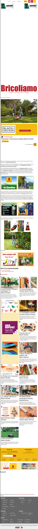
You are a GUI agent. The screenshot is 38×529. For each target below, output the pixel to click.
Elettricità (11, 521)
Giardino (29, 500)
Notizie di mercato (24, 513)
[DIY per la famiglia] (32, 1)
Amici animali (5, 500)
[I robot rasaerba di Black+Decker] (10, 432)
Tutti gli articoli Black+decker (25, 130)
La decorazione (5, 506)
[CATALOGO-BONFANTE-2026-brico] (10, 348)
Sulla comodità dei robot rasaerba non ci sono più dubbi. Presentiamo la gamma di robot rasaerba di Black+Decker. (10, 443)
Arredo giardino (20, 519)
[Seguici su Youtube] (2, 1)
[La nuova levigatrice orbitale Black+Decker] (28, 282)
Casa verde (23, 500)
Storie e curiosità (13, 515)
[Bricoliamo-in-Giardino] (9, 182)
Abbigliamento (5, 519)
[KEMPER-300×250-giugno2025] (25, 208)
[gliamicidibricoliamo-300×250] (9, 259)
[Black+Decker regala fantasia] (10, 411)
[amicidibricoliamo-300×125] (9, 466)
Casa (3, 521)
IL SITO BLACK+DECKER (6, 270)
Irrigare (22, 502)
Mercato (21, 511)
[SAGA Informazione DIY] (34, 1)
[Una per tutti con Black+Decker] (28, 326)
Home (1, 97)
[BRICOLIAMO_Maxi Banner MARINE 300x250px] (9, 208)
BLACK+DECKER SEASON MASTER (8, 271)
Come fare (12, 500)
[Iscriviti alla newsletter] (28, 451)
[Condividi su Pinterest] (1, 152)
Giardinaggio (8, 97)
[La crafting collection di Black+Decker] (10, 390)
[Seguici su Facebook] (4, 1)
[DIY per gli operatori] (29, 1)
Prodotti (4, 97)
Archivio (9, 1)
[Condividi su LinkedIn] (1, 154)
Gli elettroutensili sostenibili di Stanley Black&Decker (26, 398)
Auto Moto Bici (27, 519)
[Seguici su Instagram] (6, 1)
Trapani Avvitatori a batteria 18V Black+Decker (25, 355)
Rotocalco (3, 511)
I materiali (4, 504)
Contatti (14, 1)
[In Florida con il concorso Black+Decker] (10, 369)
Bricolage (3, 498)
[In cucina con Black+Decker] (28, 369)
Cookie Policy (17, 527)
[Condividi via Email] (1, 158)
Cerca (26, 1)
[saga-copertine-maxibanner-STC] (10, 327)
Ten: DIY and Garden (30, 514)
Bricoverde (21, 498)
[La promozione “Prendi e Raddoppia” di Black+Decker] (10, 282)
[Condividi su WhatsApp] (1, 156)
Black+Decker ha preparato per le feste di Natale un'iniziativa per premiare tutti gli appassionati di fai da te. (9, 422)
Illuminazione (27, 521)
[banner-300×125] (7, 5)
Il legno (11, 504)
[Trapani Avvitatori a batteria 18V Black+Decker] (28, 347)
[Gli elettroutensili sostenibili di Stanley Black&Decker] (28, 390)
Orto (29, 502)
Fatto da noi (5, 502)
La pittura (4, 508)
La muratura (12, 506)
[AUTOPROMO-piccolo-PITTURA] (28, 466)
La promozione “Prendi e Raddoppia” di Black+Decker (9, 291)
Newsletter (19, 1)
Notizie (4, 515)
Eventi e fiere (12, 513)
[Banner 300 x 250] (25, 259)
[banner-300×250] (25, 182)
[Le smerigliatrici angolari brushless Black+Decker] (28, 305)
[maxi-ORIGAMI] (10, 306)
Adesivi (11, 519)
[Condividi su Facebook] (1, 150)
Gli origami (12, 502)
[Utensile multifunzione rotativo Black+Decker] (28, 411)
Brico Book (4, 513)
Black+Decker (6, 141)
